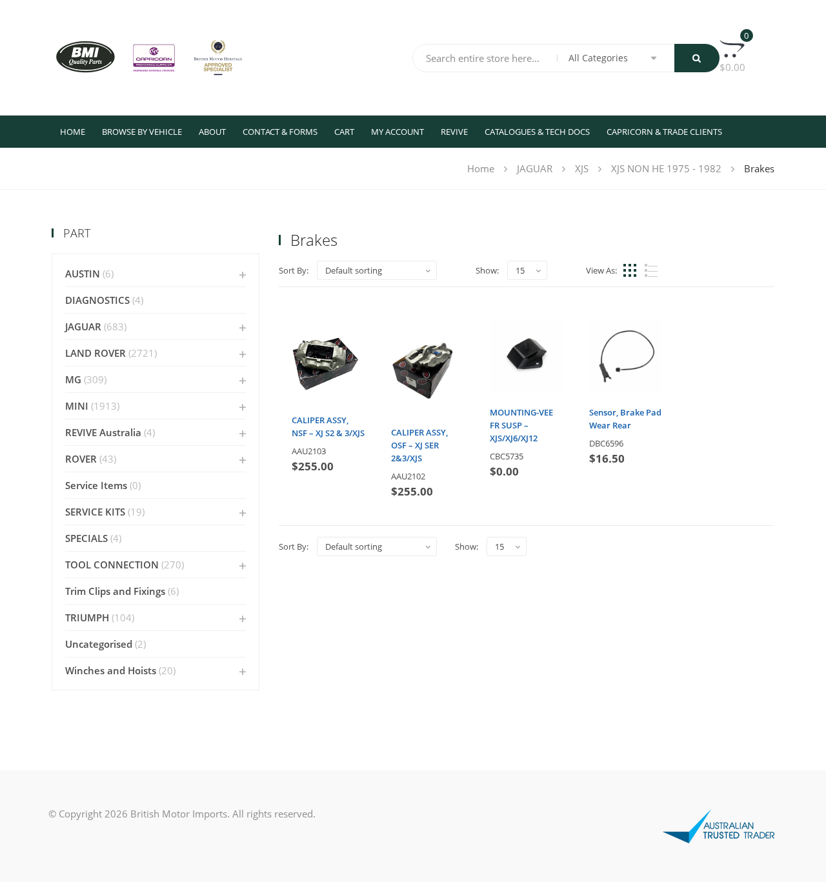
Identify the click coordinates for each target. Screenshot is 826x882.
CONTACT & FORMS (280, 131)
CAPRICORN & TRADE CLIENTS (664, 131)
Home (72, 131)
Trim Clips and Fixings (115, 591)
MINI (76, 405)
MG (73, 379)
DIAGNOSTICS (97, 300)
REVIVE (454, 131)
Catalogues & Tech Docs (537, 131)
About (212, 131)
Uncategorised (98, 643)
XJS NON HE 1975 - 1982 (666, 168)
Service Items (96, 485)
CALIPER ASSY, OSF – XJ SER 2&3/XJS (419, 445)
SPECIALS (86, 538)
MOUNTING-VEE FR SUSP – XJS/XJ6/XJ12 (521, 425)
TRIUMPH (87, 617)
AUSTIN (82, 273)
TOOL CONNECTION (112, 564)
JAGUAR (534, 168)
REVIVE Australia (103, 432)
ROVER (81, 458)
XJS (582, 168)
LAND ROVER (95, 352)
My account (397, 131)
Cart (344, 131)
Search (697, 58)
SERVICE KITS (95, 511)
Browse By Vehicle (142, 131)
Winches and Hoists (110, 670)
